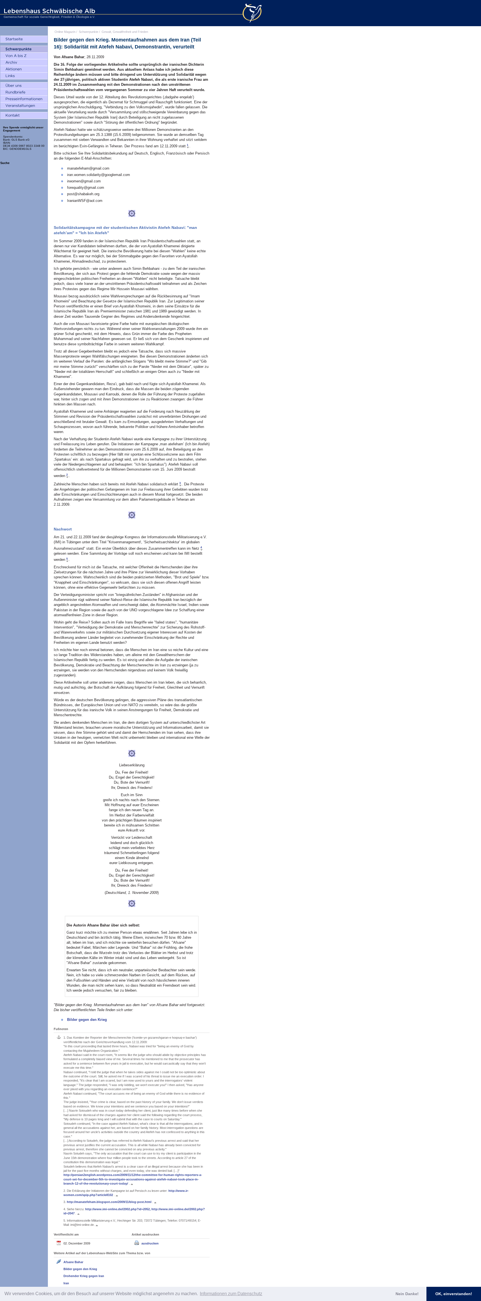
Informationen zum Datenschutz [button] (231, 1293)
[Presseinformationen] (24, 99)
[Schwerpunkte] (24, 49)
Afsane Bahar (73, 1262)
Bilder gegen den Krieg (87, 1020)
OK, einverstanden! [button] (453, 1294)
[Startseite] (24, 39)
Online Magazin (65, 31)
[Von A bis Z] (24, 56)
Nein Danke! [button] (407, 1294)
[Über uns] (24, 85)
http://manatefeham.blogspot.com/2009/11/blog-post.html (109, 1202)
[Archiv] (24, 62)
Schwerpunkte (88, 31)
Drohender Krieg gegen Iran (83, 1276)
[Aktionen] (24, 69)
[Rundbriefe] (24, 92)
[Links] (24, 76)
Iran (66, 1283)
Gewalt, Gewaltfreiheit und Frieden (125, 31)
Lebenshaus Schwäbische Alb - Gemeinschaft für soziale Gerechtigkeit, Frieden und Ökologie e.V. (48, 13)
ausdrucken (150, 1243)
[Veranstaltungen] (24, 105)
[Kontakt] (24, 115)
